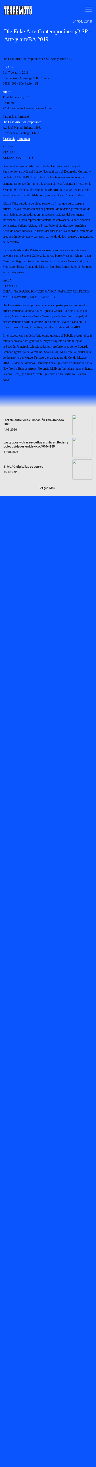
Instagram (23, 138)
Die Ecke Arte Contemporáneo (22, 122)
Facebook (9, 138)
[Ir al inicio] (18, 10)
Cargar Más (47, 488)
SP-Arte (8, 67)
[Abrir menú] (88, 9)
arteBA (7, 92)
